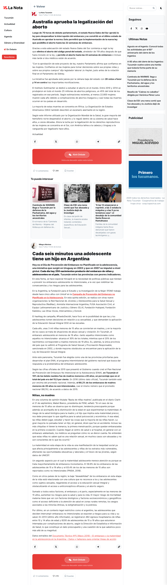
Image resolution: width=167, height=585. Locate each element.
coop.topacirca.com (151, 203)
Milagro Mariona (45, 244)
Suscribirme (9, 57)
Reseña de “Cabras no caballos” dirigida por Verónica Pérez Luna (143, 93)
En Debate (11, 49)
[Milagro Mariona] (35, 245)
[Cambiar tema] (161, 8)
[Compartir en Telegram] (98, 141)
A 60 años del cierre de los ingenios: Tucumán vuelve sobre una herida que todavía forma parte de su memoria (145, 66)
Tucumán (9, 17)
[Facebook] (131, 28)
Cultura (8, 30)
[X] (136, 28)
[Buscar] (154, 8)
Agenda (8, 36)
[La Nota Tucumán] (35, 14)
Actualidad (9, 24)
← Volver (39, 6)
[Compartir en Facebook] (35, 141)
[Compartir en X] (56, 141)
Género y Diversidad (14, 42)
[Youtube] (147, 28)
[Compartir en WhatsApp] (77, 141)
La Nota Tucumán (45, 13)
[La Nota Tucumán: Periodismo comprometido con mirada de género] (13, 7)
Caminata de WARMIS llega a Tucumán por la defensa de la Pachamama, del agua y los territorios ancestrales (44, 211)
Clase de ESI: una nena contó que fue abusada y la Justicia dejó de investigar (76, 209)
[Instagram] (141, 28)
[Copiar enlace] (119, 141)
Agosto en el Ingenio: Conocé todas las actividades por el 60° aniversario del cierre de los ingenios (145, 51)
